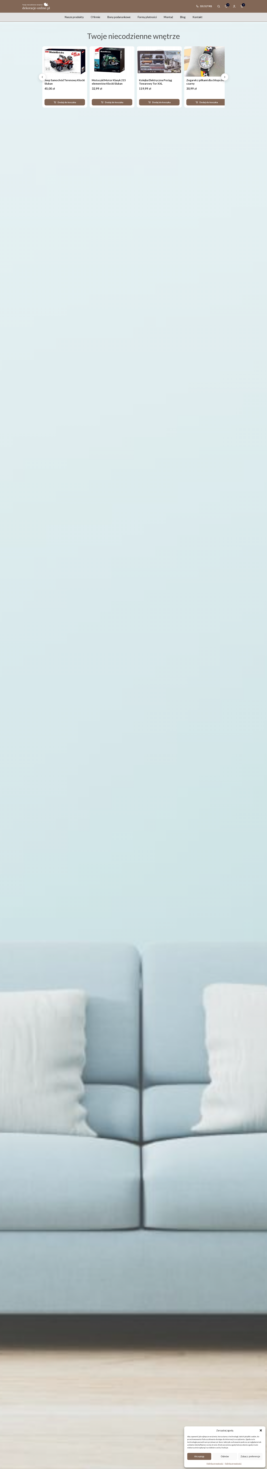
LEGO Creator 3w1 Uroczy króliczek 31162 (102, 82)
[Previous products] (42, 77)
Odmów (225, 1456)
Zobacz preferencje (250, 1456)
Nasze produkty (74, 17)
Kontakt (197, 17)
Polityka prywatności (215, 1463)
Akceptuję (199, 1456)
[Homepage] (36, 6)
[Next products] (224, 77)
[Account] (234, 6)
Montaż (168, 17)
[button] (260, 1430)
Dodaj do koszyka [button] (61, 102)
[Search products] (218, 6)
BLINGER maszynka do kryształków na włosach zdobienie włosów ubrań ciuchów (195, 85)
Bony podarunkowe (119, 17)
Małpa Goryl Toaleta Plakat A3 (151, 80)
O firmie (95, 17)
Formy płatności (147, 17)
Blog (183, 17)
